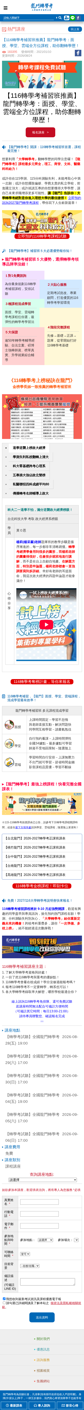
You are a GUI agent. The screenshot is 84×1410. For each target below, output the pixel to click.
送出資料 (42, 1317)
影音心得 (72, 1405)
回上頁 (75, 29)
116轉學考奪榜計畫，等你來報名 (42, 681)
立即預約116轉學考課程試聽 (42, 236)
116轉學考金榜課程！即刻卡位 (41, 886)
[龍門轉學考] (41, 7)
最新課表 (16, 1405)
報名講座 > (40, 132)
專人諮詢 (44, 1405)
